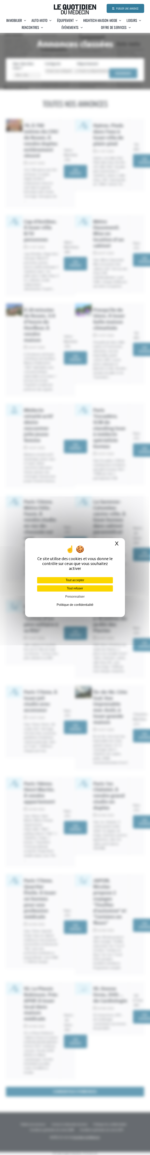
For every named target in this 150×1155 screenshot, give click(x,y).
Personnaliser (75, 596)
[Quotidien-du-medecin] (75, 5)
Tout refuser (75, 588)
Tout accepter (75, 580)
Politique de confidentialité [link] (75, 604)
